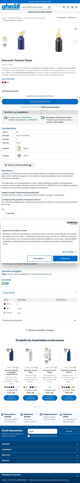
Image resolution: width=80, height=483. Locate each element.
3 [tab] (40, 407)
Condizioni (7, 450)
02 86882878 (45, 2)
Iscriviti (69, 431)
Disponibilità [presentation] (9, 292)
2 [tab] (38, 407)
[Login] (64, 7)
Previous (4, 40)
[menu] (76, 7)
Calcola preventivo (40, 101)
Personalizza (38, 258)
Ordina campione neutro (50, 107)
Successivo (71, 17)
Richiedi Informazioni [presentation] (12, 320)
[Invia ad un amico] (6, 284)
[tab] (40, 292)
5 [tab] (45, 407)
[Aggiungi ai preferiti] (75, 29)
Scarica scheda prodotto (18, 165)
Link (55, 436)
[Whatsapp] (3, 284)
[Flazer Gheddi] (21, 40)
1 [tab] (35, 407)
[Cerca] (49, 7)
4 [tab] (42, 407)
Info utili (6, 455)
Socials (5, 461)
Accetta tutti (65, 258)
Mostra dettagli (68, 252)
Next (75, 40)
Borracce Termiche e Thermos (41, 330)
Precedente (61, 17)
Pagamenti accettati (11, 475)
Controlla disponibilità (10, 91)
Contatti (6, 444)
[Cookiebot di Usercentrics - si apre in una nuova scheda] (68, 223)
